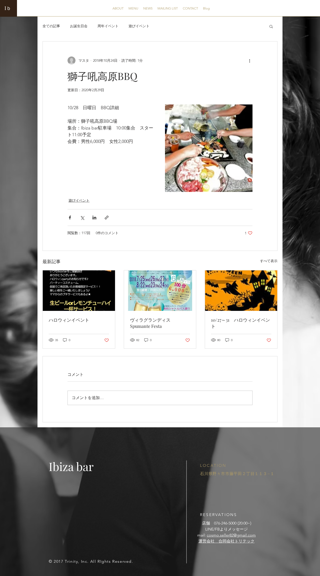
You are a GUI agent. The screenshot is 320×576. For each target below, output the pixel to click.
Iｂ (7, 7)
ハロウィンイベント (69, 320)
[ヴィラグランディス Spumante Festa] (160, 290)
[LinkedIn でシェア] (94, 217)
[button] (271, 26)
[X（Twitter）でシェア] (82, 217)
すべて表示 (269, 261)
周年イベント (108, 26)
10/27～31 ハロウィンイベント (240, 323)
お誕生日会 (79, 26)
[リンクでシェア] (106, 217)
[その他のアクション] (249, 60)
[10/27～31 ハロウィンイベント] (241, 290)
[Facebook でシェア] (70, 217)
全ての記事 (51, 26)
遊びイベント (139, 26)
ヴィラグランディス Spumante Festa (152, 323)
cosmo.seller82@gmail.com (231, 535)
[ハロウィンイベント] (79, 290)
